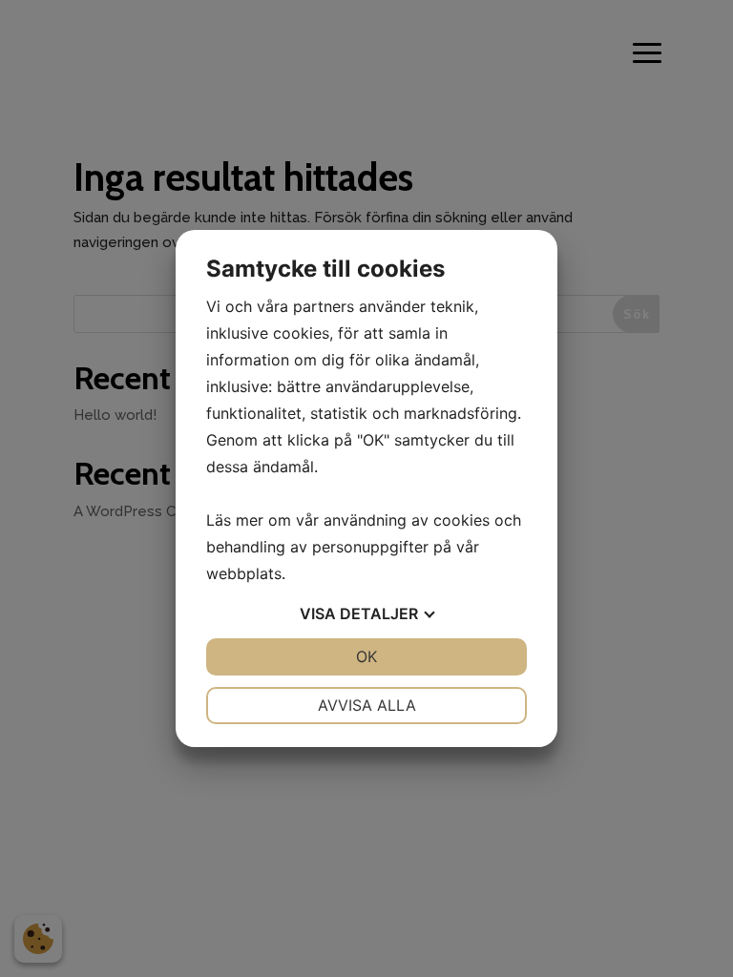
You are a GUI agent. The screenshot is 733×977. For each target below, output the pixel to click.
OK (366, 656)
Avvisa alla (367, 705)
